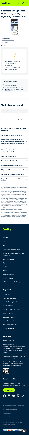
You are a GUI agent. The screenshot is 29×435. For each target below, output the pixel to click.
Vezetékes (19, 114)
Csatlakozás (6, 114)
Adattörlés (7, 336)
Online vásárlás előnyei (9, 81)
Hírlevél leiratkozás (8, 321)
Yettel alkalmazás (8, 305)
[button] (24, 431)
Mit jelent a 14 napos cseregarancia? (12, 169)
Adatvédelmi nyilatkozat (10, 409)
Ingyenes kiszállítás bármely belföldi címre (14, 87)
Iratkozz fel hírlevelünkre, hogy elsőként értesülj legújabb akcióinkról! (14, 384)
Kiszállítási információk (9, 298)
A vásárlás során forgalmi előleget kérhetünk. (12, 209)
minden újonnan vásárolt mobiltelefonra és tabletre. (14, 84)
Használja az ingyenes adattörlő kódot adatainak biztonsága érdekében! (14, 357)
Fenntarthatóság (8, 278)
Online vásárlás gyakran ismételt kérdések (13, 129)
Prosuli (5, 266)
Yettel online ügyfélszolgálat (11, 302)
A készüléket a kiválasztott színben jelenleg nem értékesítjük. (12, 65)
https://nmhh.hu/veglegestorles (12, 365)
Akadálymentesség (8, 274)
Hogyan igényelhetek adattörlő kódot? (11, 179)
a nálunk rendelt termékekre (14, 90)
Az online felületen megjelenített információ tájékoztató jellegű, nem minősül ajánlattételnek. (14, 188)
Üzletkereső (6, 294)
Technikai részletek (12, 105)
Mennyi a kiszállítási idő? (9, 160)
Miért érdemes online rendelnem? (11, 135)
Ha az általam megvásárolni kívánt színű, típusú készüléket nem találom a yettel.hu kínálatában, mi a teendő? (12, 141)
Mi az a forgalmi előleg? (8, 156)
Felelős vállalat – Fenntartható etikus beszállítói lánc (13, 254)
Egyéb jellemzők (7, 111)
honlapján (19, 363)
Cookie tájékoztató (8, 328)
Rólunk (5, 242)
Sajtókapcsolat (7, 263)
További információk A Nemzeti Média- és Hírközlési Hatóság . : (14, 363)
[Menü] (27, 3)
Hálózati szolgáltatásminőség (11, 282)
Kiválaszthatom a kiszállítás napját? (12, 165)
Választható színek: (6, 38)
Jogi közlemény (7, 413)
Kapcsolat (7, 290)
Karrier (5, 270)
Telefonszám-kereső (9, 313)
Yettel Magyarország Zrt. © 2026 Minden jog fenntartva (12, 423)
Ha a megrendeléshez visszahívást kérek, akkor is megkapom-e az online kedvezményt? (12, 149)
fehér (6, 42)
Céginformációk (7, 245)
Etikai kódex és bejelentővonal (12, 249)
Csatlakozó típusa (7, 119)
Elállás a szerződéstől (9, 317)
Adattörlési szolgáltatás (10, 324)
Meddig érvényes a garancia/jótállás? (12, 174)
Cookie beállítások (8, 417)
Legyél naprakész (10, 379)
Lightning (19, 119)
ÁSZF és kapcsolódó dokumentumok (13, 405)
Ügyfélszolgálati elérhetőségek (12, 309)
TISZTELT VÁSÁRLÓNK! (9, 341)
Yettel (5, 237)
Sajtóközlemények (8, 259)
